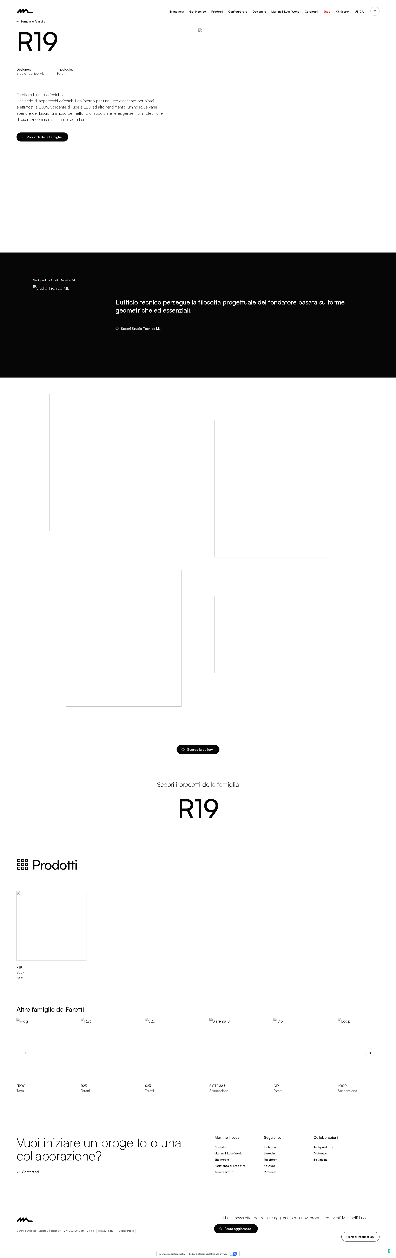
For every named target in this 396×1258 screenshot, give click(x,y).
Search (345, 11)
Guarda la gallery (200, 749)
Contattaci (30, 1172)
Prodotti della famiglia (44, 137)
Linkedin (269, 1153)
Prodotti (217, 11)
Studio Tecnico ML (30, 73)
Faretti (61, 73)
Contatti (220, 1147)
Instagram (270, 1147)
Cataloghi (311, 11)
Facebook (270, 1159)
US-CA (359, 11)
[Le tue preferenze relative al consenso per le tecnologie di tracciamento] (389, 1251)
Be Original (321, 1159)
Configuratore (237, 11)
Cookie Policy (126, 1230)
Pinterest (270, 1172)
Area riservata (223, 1172)
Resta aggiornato (237, 1229)
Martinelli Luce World (285, 11)
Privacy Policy (105, 1230)
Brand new (177, 11)
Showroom (221, 1159)
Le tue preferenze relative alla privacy (208, 1254)
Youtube (270, 1165)
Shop (326, 11)
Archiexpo (320, 1153)
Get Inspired (197, 11)
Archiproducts (323, 1147)
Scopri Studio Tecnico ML (140, 329)
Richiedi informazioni (360, 1236)
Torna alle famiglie (33, 21)
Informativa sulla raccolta (172, 1254)
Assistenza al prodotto (230, 1165)
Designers (259, 11)
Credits (90, 1230)
